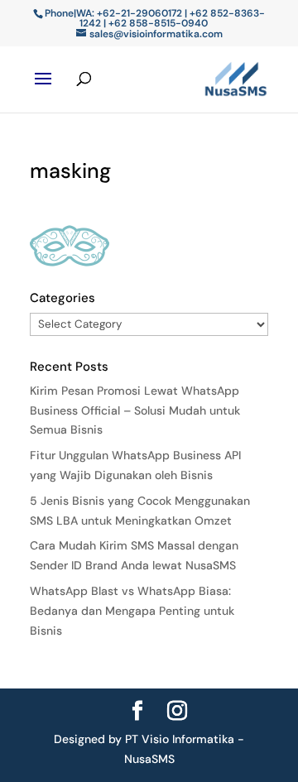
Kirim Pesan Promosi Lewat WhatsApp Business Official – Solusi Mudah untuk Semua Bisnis (135, 410)
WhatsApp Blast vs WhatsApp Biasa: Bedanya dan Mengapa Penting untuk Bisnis (132, 610)
